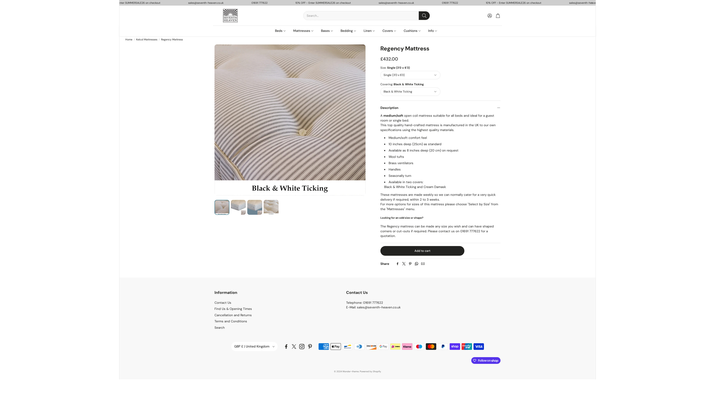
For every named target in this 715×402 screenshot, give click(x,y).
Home (128, 39)
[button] (367, 15)
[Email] (423, 263)
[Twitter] (404, 263)
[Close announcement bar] (592, 3)
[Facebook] (397, 263)
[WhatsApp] (416, 263)
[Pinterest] (410, 263)
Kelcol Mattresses (146, 39)
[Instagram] (301, 346)
